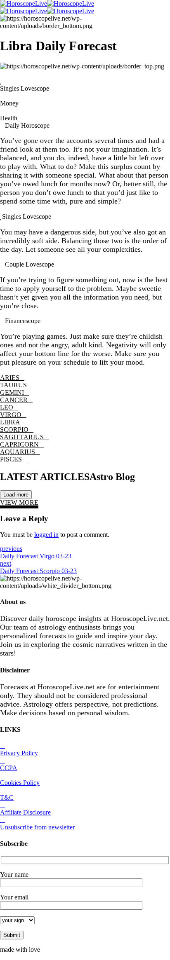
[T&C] (2, 790)
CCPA (8, 767)
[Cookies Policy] (2, 775)
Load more (15, 495)
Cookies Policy (20, 782)
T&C (7, 797)
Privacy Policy (19, 752)
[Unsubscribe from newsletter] (2, 819)
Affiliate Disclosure (25, 812)
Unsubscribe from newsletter (37, 827)
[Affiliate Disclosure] (2, 804)
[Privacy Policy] (2, 745)
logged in (46, 534)
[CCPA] (2, 760)
